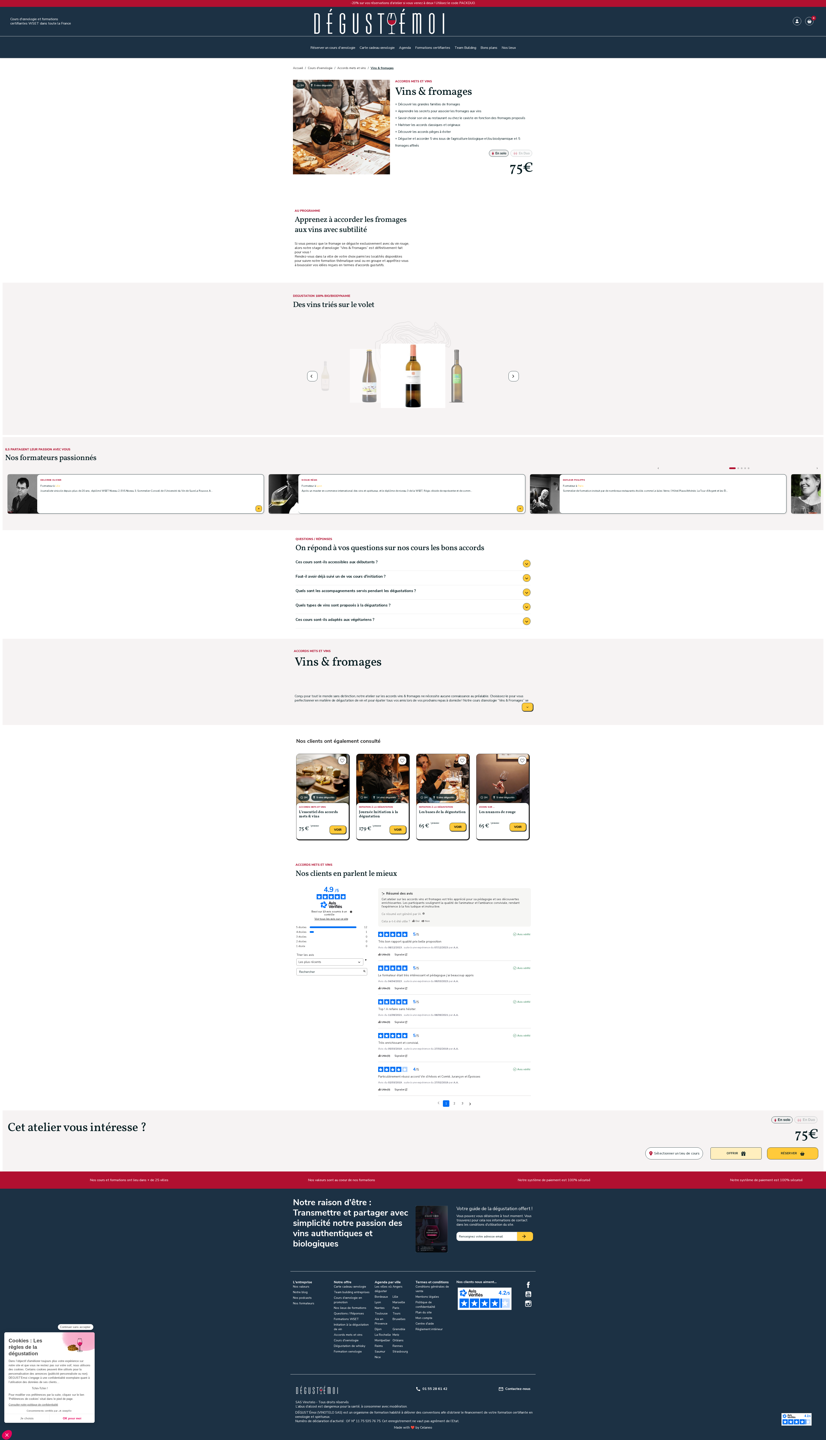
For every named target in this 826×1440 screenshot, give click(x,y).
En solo (500, 153)
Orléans (398, 1340)
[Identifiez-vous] (797, 21)
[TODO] (423, 913)
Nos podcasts (302, 1298)
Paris (581, 486)
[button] (312, 376)
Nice (378, 1357)
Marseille (399, 1302)
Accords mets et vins (348, 1335)
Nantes (380, 1308)
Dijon (378, 1329)
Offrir (415, 185)
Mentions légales (427, 1297)
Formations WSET (346, 1319)
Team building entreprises (352, 1292)
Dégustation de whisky (349, 1346)
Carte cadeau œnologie (350, 1287)
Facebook (528, 1284)
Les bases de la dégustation (442, 812)
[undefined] (351, 911)
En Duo (524, 153)
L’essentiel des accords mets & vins (318, 814)
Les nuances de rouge (497, 812)
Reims (379, 1346)
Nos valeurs (301, 1287)
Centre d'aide (425, 1324)
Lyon (319, 486)
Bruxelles (399, 1319)
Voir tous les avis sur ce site (331, 918)
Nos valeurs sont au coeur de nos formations (149, 1180)
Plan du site (424, 1312)
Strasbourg (400, 1351)
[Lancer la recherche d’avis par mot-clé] (364, 971)
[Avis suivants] (470, 1104)
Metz (396, 1335)
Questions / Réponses (349, 1313)
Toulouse (381, 1313)
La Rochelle (383, 1335)
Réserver (471, 185)
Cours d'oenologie (346, 1340)
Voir (338, 830)
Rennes (398, 1346)
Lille (57, 486)
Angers (397, 1287)
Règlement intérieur (429, 1329)
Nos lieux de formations (350, 1308)
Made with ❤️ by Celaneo (413, 1427)
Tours (397, 1313)
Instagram (528, 1303)
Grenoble (399, 1329)
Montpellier (382, 1340)
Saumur (380, 1351)
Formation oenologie (348, 1351)
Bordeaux (381, 1297)
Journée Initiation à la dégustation (378, 814)
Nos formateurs (303, 1303)
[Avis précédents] (438, 1103)
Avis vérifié (523, 934)
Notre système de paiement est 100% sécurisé (362, 1180)
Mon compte (424, 1318)
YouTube (528, 1294)
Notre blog (300, 1292)
